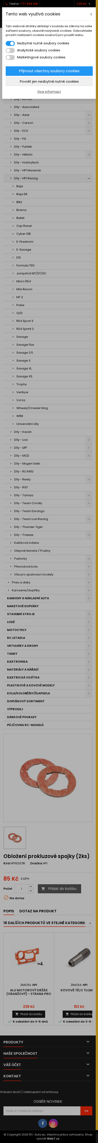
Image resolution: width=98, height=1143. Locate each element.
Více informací (49, 91)
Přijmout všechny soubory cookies (49, 71)
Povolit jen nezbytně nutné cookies (49, 81)
